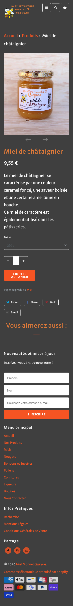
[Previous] (28, 139)
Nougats (10, 456)
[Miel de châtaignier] (36, 94)
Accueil (9, 436)
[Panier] (65, 7)
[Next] (45, 139)
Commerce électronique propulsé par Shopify (36, 572)
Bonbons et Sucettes (18, 463)
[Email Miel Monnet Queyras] (26, 550)
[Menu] (46, 7)
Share (34, 302)
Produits (30, 35)
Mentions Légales (16, 524)
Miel (29, 290)
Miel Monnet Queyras (31, 564)
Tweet (15, 302)
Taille (7, 237)
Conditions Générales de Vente (25, 531)
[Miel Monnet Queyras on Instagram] (17, 550)
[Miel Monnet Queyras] (19, 12)
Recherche (11, 517)
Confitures (11, 477)
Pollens (9, 470)
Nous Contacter (15, 498)
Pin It (52, 302)
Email (14, 312)
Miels (7, 450)
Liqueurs (10, 484)
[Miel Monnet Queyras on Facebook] (8, 550)
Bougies (9, 491)
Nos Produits (13, 443)
